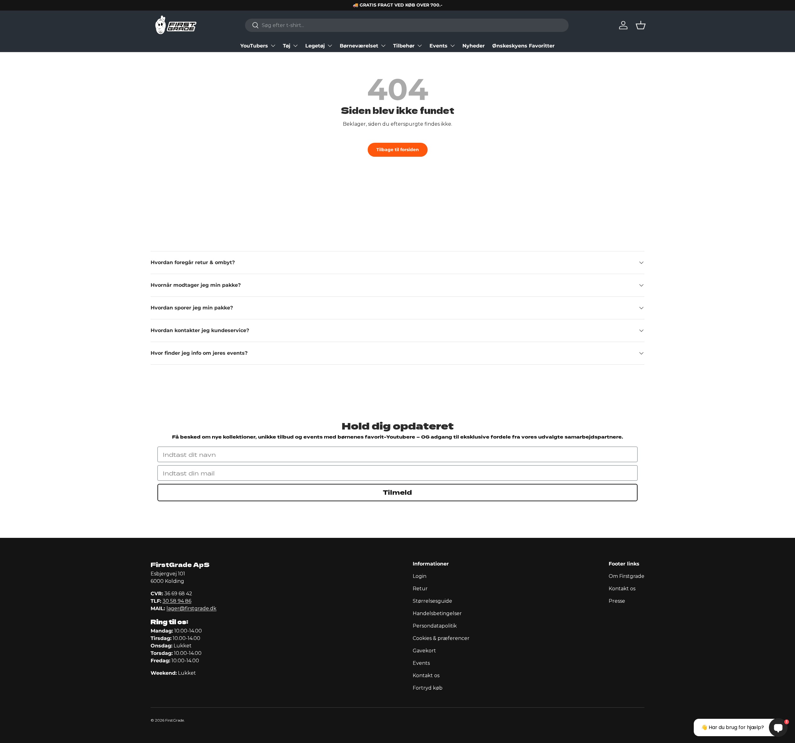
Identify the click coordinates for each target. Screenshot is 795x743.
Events (438, 46)
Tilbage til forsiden (397, 149)
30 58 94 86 (176, 601)
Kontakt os (426, 675)
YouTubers (254, 46)
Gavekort (424, 651)
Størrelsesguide (432, 601)
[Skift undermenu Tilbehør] (419, 45)
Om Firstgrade (626, 576)
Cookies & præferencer (441, 638)
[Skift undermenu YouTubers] (273, 45)
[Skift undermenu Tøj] (295, 45)
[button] (640, 25)
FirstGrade (174, 720)
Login (419, 576)
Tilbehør (404, 46)
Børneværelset (359, 46)
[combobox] (407, 25)
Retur (420, 589)
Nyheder (473, 46)
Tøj (286, 46)
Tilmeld (397, 492)
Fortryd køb (428, 688)
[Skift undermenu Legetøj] (330, 45)
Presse (617, 601)
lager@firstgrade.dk (191, 608)
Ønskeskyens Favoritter (523, 46)
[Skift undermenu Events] (452, 45)
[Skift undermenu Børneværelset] (383, 45)
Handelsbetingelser (437, 613)
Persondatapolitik (435, 626)
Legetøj (315, 46)
